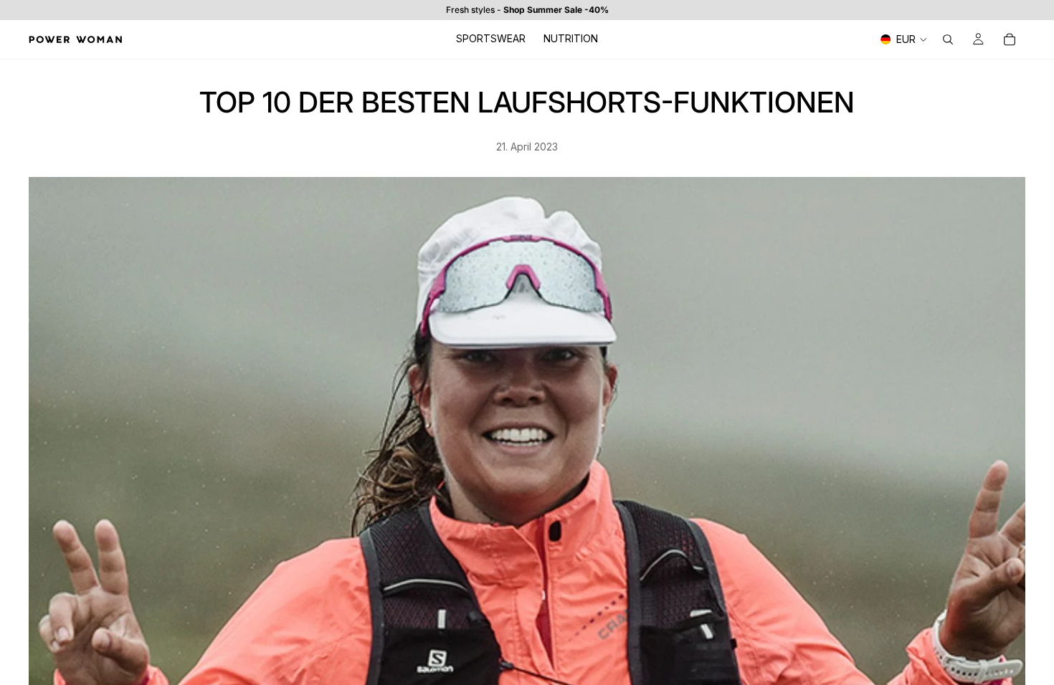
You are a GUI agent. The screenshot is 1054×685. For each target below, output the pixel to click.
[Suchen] (948, 39)
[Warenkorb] (1009, 39)
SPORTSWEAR (491, 38)
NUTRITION (570, 38)
